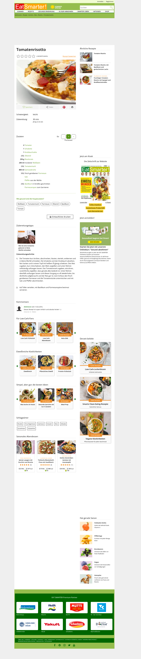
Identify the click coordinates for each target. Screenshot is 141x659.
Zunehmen (21, 429)
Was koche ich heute (27, 404)
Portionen (68, 140)
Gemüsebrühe (30, 170)
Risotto (20, 424)
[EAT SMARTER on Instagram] (64, 645)
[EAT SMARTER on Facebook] (55, 645)
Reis (56, 424)
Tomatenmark (30, 166)
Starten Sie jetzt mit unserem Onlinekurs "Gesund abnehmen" (94, 248)
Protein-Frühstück (64, 371)
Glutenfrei (31, 429)
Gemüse (41, 424)
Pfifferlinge (98, 536)
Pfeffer (27, 180)
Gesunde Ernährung (46, 11)
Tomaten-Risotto (100, 53)
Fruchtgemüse (30, 424)
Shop (107, 11)
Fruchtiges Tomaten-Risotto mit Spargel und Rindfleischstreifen (102, 80)
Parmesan (42, 173)
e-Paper (108, 202)
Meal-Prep (64, 404)
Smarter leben (83, 11)
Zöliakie (63, 424)
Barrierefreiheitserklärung (26, 641)
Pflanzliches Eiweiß (46, 371)
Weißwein (36, 163)
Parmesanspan (30, 187)
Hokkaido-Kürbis (100, 523)
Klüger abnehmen (66, 11)
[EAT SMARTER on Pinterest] (59, 645)
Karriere (27, 639)
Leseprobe (83, 202)
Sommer (20, 11)
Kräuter (49, 424)
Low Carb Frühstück (28, 338)
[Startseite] (31, 7)
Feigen (96, 562)
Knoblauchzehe (31, 152)
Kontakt (40, 639)
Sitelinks (34, 639)
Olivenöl (28, 156)
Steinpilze (97, 575)
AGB (45, 639)
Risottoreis (29, 159)
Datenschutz (60, 639)
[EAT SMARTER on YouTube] (74, 645)
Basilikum (28, 184)
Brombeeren (98, 549)
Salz (26, 177)
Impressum (51, 639)
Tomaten (28, 145)
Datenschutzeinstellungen (73, 639)
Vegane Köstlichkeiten (95, 438)
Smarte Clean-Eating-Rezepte (95, 404)
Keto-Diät (64, 338)
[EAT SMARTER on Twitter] (69, 645)
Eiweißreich (28, 371)
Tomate (21, 209)
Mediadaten (40, 641)
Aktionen (97, 11)
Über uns (21, 639)
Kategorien (48, 641)
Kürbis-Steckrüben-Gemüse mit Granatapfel (66, 460)
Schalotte (28, 149)
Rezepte (31, 11)
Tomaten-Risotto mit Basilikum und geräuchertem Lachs (101, 67)
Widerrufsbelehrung (89, 639)
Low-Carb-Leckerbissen (95, 369)
